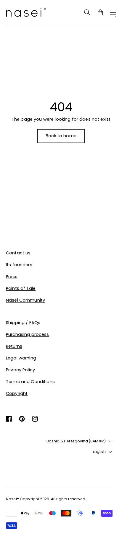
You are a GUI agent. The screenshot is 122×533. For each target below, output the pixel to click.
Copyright (17, 393)
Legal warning (21, 358)
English (99, 451)
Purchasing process (27, 334)
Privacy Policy (20, 370)
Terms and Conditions (30, 382)
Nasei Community (25, 300)
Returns (14, 346)
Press (11, 276)
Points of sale (21, 288)
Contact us (18, 253)
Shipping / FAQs (23, 323)
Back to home (61, 136)
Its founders (19, 265)
